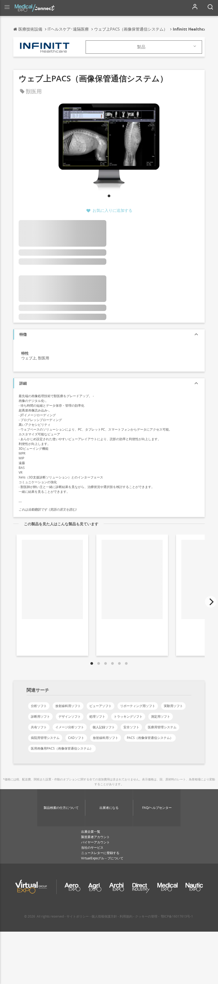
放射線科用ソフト (68, 706)
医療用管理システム (162, 727)
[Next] (211, 602)
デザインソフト (69, 716)
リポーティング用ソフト (137, 706)
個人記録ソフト (104, 727)
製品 (141, 47)
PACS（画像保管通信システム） (150, 737)
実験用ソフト (173, 706)
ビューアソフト (100, 706)
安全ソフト (131, 727)
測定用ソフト (160, 716)
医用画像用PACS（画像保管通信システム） (62, 748)
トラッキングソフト (128, 716)
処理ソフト (97, 716)
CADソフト (76, 737)
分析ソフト (39, 706)
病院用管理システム (45, 737)
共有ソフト (39, 727)
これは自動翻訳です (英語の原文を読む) (48, 509)
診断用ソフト (40, 716)
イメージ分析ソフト (69, 727)
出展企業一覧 (90, 831)
